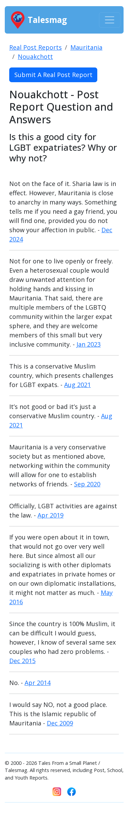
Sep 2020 (87, 484)
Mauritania (86, 47)
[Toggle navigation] (109, 20)
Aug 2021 (77, 385)
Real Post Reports (35, 47)
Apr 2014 (38, 683)
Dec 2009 (60, 723)
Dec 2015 (22, 661)
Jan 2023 (88, 344)
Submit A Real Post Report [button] (53, 75)
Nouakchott (35, 56)
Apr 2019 (50, 515)
